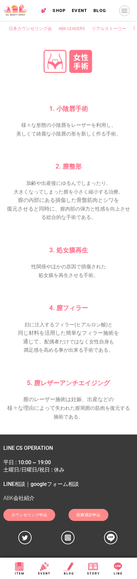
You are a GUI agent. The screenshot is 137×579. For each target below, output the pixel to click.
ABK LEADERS (72, 28)
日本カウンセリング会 (30, 28)
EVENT (79, 10)
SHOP (59, 10)
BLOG (99, 10)
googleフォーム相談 (55, 484)
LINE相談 (14, 484)
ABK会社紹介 (19, 498)
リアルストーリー (109, 28)
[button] (124, 10)
